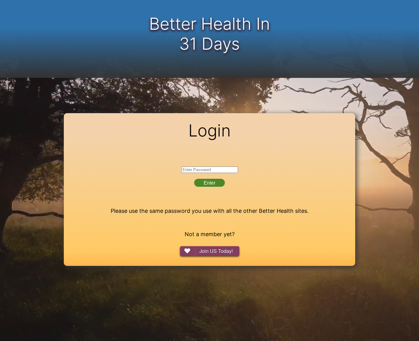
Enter (209, 183)
